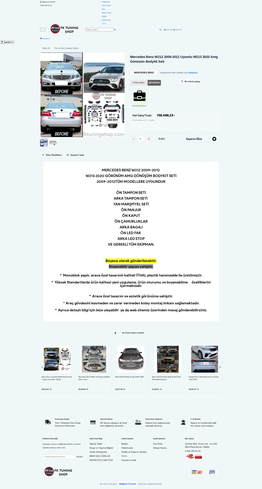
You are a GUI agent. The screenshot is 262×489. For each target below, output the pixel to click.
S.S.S (104, 24)
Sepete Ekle (194, 139)
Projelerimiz (106, 2)
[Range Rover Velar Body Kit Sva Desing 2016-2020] (204, 359)
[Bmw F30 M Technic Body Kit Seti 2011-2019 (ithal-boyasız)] (167, 359)
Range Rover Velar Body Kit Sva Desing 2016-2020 (203, 378)
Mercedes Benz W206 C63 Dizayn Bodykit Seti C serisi (94, 378)
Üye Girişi (157, 444)
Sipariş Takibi (96, 444)
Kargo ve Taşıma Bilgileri (101, 448)
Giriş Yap (169, 30)
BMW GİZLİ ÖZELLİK (100, 456)
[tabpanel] (131, 241)
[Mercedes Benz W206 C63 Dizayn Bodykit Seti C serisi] (94, 359)
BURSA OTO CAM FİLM (101, 460)
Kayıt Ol (179, 30)
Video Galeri (106, 5)
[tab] (51, 155)
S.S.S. (124, 456)
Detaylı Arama (160, 448)
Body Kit (46, 48)
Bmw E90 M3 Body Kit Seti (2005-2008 (129, 377)
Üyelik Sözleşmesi (98, 452)
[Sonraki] (219, 367)
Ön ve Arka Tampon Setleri (66, 48)
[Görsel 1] (44, 143)
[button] (82, 94)
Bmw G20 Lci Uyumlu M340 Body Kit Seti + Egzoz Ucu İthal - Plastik (57, 378)
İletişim (104, 16)
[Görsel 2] (53, 143)
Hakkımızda (106, 20)
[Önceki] (42, 367)
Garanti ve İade (128, 460)
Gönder (79, 457)
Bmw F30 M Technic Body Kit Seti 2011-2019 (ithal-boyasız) (166, 378)
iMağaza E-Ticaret (127, 483)
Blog (103, 9)
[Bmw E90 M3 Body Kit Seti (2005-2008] (131, 359)
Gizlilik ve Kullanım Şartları (134, 452)
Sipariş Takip (106, 13)
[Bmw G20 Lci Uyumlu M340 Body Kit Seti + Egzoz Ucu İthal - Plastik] (57, 359)
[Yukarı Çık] (2, 42)
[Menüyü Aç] (42, 29)
